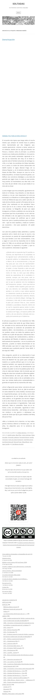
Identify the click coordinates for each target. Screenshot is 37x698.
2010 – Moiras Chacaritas (10, 630)
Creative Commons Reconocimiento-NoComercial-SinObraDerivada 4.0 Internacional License (19, 545)
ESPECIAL (5, 604)
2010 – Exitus (7, 627)
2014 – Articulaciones (9, 650)
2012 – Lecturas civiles (9, 643)
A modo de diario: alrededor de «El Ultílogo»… (15, 579)
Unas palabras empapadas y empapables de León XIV (17, 554)
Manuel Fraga (17, 442)
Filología (5, 691)
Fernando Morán (24, 437)
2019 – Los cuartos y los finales (12, 662)
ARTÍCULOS (5, 602)
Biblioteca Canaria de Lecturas (11, 609)
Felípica (5, 611)
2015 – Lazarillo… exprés (10, 652)
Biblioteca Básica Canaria (10, 607)
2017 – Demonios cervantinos (11, 659)
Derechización (8, 39)
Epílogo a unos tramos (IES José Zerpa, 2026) (14, 562)
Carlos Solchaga (26, 435)
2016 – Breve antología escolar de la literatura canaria (18, 655)
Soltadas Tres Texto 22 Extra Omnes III (14, 136)
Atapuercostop (6, 558)
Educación (6, 689)
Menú (18, 12)
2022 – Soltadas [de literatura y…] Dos (13, 673)
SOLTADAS (18, 3)
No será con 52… (7, 583)
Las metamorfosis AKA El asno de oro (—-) (15, 614)
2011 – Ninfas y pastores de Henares (13, 639)
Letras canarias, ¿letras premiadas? (12, 570)
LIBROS (4, 616)
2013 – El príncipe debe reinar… (12, 646)
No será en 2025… (7, 591)
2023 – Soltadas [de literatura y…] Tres (14, 675)
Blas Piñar (18, 435)
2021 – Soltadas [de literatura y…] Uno (14, 671)
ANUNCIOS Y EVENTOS (8, 600)
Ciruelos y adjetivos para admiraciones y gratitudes (16, 566)
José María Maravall (7, 442)
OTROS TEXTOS (21, 433)
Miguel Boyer (25, 442)
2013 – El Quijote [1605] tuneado (12, 648)
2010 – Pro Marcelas (9, 632)
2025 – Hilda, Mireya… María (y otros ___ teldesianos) (18, 680)
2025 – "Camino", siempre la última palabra (15, 678)
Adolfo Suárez (11, 435)
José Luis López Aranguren (15, 440)
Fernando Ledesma (13, 437)
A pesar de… (5, 587)
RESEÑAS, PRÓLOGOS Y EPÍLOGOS (12, 694)
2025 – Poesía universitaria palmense (13, 682)
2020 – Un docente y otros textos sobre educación (17, 668)
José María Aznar (28, 440)
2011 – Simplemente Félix (10, 641)
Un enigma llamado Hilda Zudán (11, 575)
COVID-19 (6, 687)
